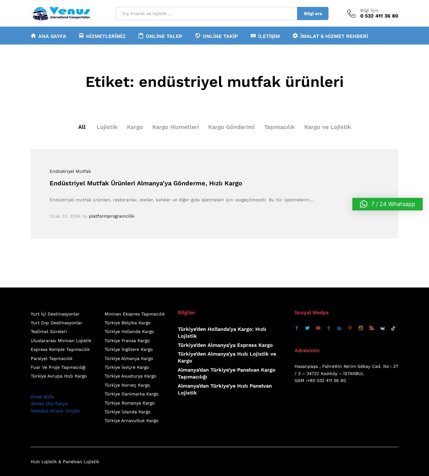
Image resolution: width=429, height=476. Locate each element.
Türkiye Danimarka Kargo (131, 393)
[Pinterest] (350, 328)
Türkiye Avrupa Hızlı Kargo (59, 375)
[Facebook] (296, 328)
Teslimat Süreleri (49, 331)
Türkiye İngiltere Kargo (129, 349)
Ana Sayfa (52, 36)
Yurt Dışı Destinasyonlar (56, 322)
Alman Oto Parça (49, 403)
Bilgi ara (313, 13)
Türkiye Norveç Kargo (127, 385)
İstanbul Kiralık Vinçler (55, 410)
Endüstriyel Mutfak (70, 171)
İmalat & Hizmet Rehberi (334, 36)
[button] (387, 204)
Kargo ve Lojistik (327, 127)
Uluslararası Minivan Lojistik (61, 340)
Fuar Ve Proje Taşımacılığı (58, 367)
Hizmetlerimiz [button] (106, 36)
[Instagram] (361, 328)
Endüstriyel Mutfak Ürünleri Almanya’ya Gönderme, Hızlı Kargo (146, 183)
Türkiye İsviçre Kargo (127, 367)
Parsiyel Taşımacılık (52, 358)
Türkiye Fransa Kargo (127, 340)
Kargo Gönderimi (231, 127)
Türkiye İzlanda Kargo (127, 411)
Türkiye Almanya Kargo (129, 358)
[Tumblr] (328, 328)
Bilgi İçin (369, 10)
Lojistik (107, 127)
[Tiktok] (393, 328)
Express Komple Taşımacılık (60, 349)
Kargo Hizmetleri (175, 127)
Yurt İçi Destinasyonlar (55, 313)
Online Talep (164, 36)
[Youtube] (318, 328)
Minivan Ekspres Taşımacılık (135, 313)
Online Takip (220, 36)
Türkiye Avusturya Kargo (130, 375)
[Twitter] (307, 328)
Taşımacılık (279, 127)
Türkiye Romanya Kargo (130, 402)
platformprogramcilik (111, 216)
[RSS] (371, 328)
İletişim (269, 36)
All (82, 127)
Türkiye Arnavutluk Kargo (131, 420)
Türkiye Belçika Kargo (127, 322)
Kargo (135, 127)
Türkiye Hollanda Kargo (129, 331)
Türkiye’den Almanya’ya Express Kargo (225, 345)
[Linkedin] (339, 328)
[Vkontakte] (382, 328)
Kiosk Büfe (42, 396)
